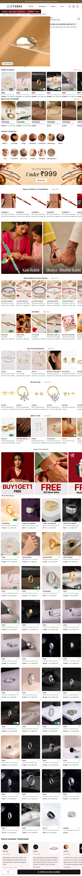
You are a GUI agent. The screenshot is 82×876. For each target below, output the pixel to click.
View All (76, 70)
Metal (53, 6)
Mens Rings (23, 14)
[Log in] (77, 6)
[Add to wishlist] (8, 872)
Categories (42, 6)
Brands (31, 6)
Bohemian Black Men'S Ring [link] (38, 14)
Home (4, 14)
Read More (36, 867)
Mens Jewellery (13, 14)
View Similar (8, 63)
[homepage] (14, 6)
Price (62, 6)
